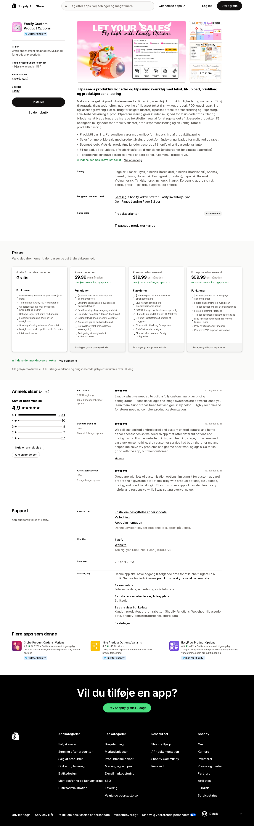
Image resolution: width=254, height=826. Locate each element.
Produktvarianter (127, 213)
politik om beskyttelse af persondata (183, 578)
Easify (16, 90)
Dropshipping (114, 744)
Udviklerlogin (21, 815)
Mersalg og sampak (118, 766)
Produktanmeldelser (119, 759)
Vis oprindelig (133, 160)
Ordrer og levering (71, 766)
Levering (111, 788)
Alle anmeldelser (26, 454)
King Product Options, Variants (122, 642)
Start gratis (229, 6)
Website (120, 545)
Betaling (120, 197)
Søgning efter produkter (75, 751)
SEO (108, 781)
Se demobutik (38, 112)
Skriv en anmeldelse (28, 447)
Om (200, 744)
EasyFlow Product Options (198, 642)
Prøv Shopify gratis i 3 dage (127, 708)
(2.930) (23, 78)
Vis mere (119, 458)
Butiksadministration (72, 788)
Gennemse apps (170, 6)
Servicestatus (207, 795)
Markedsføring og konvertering (80, 781)
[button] (48, 650)
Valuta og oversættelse (121, 795)
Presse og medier (210, 766)
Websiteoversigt (126, 815)
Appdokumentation (128, 522)
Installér (38, 102)
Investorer (205, 759)
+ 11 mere (206, 73)
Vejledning (122, 517)
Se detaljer (122, 623)
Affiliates (204, 781)
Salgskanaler (67, 744)
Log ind (207, 6)
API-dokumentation (165, 751)
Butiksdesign (67, 773)
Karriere (203, 751)
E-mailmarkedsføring (119, 773)
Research (158, 766)
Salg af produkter (70, 759)
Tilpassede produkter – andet (135, 225)
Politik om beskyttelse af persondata (141, 512)
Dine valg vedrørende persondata (165, 815)
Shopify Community (165, 759)
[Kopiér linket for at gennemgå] (90, 390)
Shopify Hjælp (161, 744)
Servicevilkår (44, 815)
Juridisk (203, 788)
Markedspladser (116, 751)
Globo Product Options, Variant (44, 642)
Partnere (204, 773)
